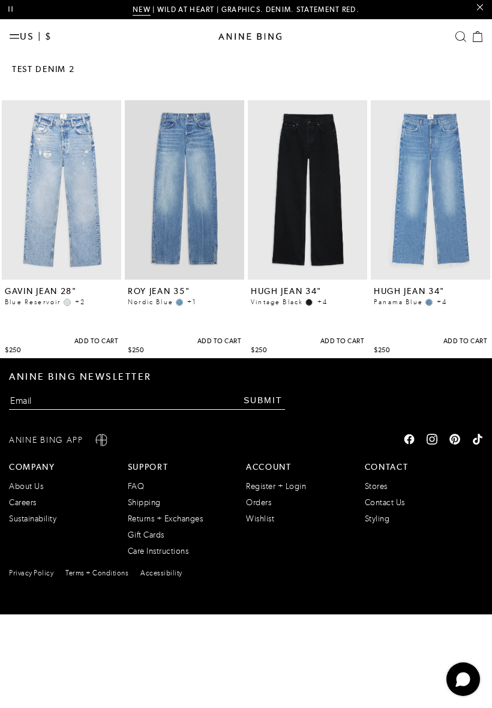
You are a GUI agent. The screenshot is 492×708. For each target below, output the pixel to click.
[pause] (10, 9)
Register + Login (276, 486)
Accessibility (161, 573)
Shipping (144, 502)
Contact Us (385, 502)
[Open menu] (14, 36)
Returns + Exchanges (165, 519)
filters (420, 69)
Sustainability (32, 519)
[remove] (479, 7)
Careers (23, 502)
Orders (258, 502)
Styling (377, 519)
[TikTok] (477, 440)
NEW (142, 9)
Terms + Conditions (96, 573)
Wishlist (260, 519)
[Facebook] (409, 440)
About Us (26, 486)
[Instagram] (432, 440)
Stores (376, 486)
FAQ (136, 486)
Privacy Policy (31, 573)
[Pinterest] (454, 440)
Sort (468, 69)
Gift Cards (146, 535)
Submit (263, 400)
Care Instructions (158, 551)
